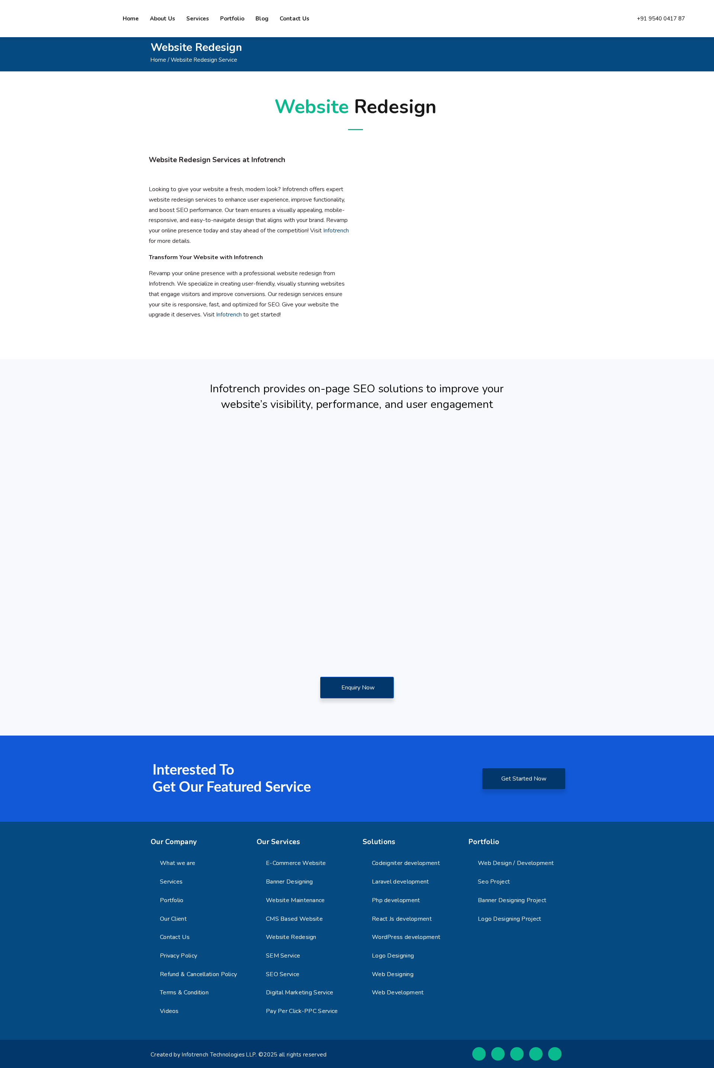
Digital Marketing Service (300, 992)
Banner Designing (289, 882)
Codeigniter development (406, 863)
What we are (177, 863)
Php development (396, 900)
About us (162, 18)
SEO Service (282, 974)
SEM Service (283, 956)
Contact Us (175, 937)
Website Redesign (291, 937)
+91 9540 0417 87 (661, 19)
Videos (169, 1011)
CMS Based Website (294, 919)
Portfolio (232, 18)
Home (131, 18)
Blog (261, 18)
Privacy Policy (178, 956)
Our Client (173, 919)
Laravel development (400, 882)
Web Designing (393, 974)
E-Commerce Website (296, 863)
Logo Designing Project (509, 919)
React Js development (402, 919)
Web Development (398, 992)
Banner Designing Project (512, 900)
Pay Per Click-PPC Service (302, 1011)
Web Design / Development (516, 863)
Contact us (294, 18)
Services (197, 18)
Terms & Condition (184, 992)
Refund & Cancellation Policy (198, 974)
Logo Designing (393, 956)
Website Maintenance (295, 900)
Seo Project (494, 882)
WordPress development (406, 937)
